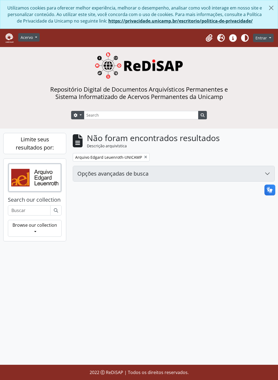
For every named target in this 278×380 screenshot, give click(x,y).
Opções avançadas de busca (113, 173)
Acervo (27, 37)
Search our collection (34, 200)
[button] (209, 38)
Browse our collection (34, 225)
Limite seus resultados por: (35, 143)
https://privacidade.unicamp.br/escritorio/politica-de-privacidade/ (180, 21)
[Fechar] (271, 7)
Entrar (261, 38)
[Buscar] (56, 210)
